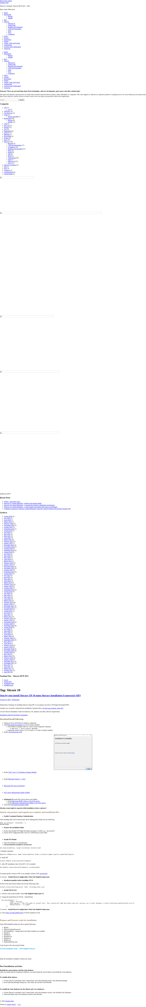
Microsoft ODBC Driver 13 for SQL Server (26, 801)
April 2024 (7, 559)
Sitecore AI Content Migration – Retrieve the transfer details (23, 503)
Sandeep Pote (4, 2)
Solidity (10, 18)
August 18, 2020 (5, 700)
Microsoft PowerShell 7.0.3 (16, 725)
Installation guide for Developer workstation (14, 715)
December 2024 (9, 545)
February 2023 (8, 584)
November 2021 (9, 608)
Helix (9, 150)
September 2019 (9, 640)
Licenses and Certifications (12, 47)
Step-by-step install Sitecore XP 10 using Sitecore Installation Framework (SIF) (40, 695)
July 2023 (7, 575)
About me (7, 48)
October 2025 (8, 527)
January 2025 (8, 543)
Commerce (11, 34)
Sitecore (6, 22)
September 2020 (9, 625)
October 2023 (8, 570)
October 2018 (8, 652)
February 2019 (8, 645)
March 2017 (8, 668)
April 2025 (7, 538)
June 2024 (7, 556)
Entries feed (7, 682)
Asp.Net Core (8, 113)
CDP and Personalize (14, 29)
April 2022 (7, 599)
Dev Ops (7, 125)
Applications (8, 45)
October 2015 (8, 670)
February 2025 (8, 541)
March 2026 (8, 522)
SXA (9, 32)
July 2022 (7, 593)
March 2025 (8, 540)
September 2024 (9, 550)
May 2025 (7, 536)
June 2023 (7, 577)
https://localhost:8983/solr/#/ (15, 913)
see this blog (43, 873)
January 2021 (8, 620)
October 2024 (8, 548)
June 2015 (7, 672)
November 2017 (9, 663)
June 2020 (7, 631)
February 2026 (8, 523)
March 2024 (8, 561)
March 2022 (8, 600)
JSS (9, 154)
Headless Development (15, 27)
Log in (6, 680)
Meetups (6, 134)
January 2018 (8, 659)
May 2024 (7, 557)
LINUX (6, 133)
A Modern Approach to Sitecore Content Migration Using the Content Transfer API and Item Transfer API (37, 509)
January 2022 (8, 604)
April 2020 (7, 634)
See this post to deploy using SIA (53, 708)
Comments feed (9, 683)
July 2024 (7, 554)
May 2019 (7, 642)
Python (6, 41)
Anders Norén (11, 1004)
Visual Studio (8, 174)
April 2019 (7, 643)
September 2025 (9, 529)
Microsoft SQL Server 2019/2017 (14, 786)
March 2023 (8, 582)
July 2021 (7, 613)
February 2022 (8, 602)
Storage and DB (13, 116)
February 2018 (8, 658)
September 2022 (9, 590)
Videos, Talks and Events (12, 43)
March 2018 (8, 656)
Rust (5, 20)
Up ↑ (19, 1004)
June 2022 (7, 595)
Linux (6, 36)
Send (9, 31)
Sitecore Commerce (10, 165)
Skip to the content (6, 1)
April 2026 (7, 520)
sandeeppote (15, 700)
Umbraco (7, 170)
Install (10, 152)
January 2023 (8, 586)
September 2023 (9, 572)
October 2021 (8, 609)
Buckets (10, 143)
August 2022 (8, 591)
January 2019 (8, 647)
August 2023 (8, 574)
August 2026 (8, 516)
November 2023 (9, 568)
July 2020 (7, 629)
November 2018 (9, 651)
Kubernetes (7, 39)
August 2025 (8, 531)
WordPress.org (8, 685)
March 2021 (8, 616)
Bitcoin (10, 16)
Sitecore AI (11, 23)
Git (5, 129)
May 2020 (7, 633)
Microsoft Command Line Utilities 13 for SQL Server (29, 803)
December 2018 (9, 649)
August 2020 (8, 627)
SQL (5, 168)
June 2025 (7, 534)
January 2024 (8, 565)
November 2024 (9, 547)
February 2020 (8, 638)
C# (9, 109)
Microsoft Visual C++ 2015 (16, 779)
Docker (6, 38)
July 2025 (7, 532)
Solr (5, 167)
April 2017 (7, 667)
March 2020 (8, 636)
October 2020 (8, 624)
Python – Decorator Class (12, 501)
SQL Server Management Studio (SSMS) (17, 792)
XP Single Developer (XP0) (20, 805)
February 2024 (8, 563)
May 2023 (7, 579)
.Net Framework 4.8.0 (15, 732)
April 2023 (7, 581)
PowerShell (7, 136)
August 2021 (8, 611)
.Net (5, 108)
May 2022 (7, 597)
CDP (5, 124)
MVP (9, 156)
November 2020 (9, 622)
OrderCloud (11, 25)
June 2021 (7, 615)
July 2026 (7, 518)
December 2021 (9, 606)
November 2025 (9, 525)
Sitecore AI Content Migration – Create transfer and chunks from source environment (30, 507)
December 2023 (9, 566)
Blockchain (7, 14)
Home (6, 13)
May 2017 (7, 665)
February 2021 (8, 618)
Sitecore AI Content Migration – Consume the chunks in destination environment (29, 505)
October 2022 (8, 588)
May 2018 (7, 654)
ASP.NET (7, 111)
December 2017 (9, 661)
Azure (6, 115)
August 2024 (8, 552)
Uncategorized (8, 172)
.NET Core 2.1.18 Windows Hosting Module (22, 772)
